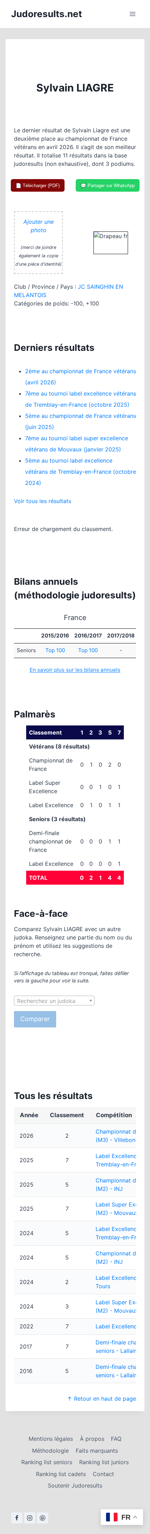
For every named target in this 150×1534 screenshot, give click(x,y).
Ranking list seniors (46, 1462)
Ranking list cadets (61, 1473)
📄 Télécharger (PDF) (38, 185)
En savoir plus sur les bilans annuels (75, 669)
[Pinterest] (42, 1518)
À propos (92, 1438)
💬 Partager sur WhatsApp (108, 185)
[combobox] (54, 1000)
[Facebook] (16, 1518)
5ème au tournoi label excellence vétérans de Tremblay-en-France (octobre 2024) (80, 471)
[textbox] (54, 1001)
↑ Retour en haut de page (101, 1398)
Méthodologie (50, 1450)
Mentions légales (51, 1438)
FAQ (116, 1438)
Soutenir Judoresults (75, 1485)
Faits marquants (97, 1450)
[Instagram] (29, 1518)
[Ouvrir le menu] (132, 13)
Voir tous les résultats (42, 500)
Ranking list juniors (104, 1462)
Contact (103, 1473)
